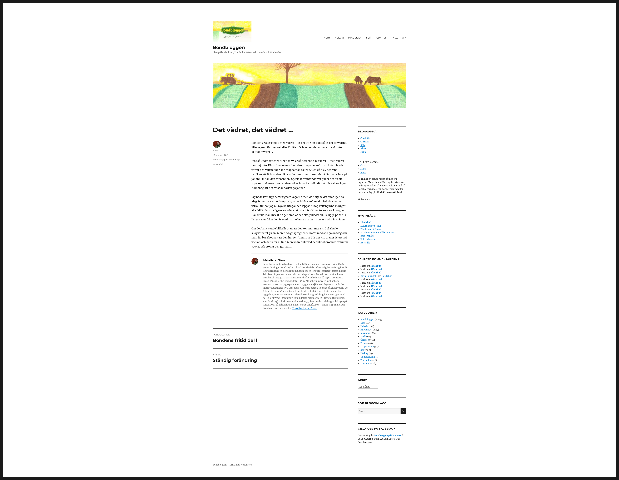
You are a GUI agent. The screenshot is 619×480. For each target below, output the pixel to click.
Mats (363, 172)
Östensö (364, 340)
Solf (368, 37)
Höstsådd (365, 242)
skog (215, 164)
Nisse (215, 150)
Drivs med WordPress (241, 464)
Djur (362, 323)
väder (222, 164)
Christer (364, 141)
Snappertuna (367, 346)
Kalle (362, 145)
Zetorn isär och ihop (370, 225)
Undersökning (367, 356)
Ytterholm (381, 37)
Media (363, 336)
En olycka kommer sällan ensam (377, 232)
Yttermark (399, 37)
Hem (327, 37)
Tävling (364, 353)
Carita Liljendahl (368, 276)
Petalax (364, 343)
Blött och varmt (368, 239)
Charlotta (365, 138)
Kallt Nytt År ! (367, 236)
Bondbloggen (229, 47)
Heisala (339, 37)
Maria (363, 168)
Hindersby (355, 37)
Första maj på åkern (370, 229)
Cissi (362, 165)
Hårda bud (365, 222)
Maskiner (365, 333)
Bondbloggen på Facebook (387, 435)
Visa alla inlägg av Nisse (304, 308)
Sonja (363, 151)
